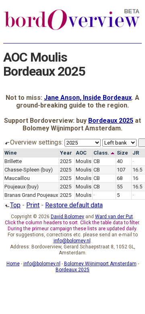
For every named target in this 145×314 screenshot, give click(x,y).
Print (32, 205)
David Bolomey (67, 216)
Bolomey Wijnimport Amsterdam (100, 263)
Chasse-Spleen (21, 170)
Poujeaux (14, 187)
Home (13, 263)
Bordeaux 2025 (110, 120)
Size (122, 153)
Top (15, 205)
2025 (65, 161)
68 (119, 178)
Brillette (13, 161)
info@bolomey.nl (72, 241)
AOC (81, 153)
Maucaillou (17, 178)
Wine (10, 153)
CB (96, 161)
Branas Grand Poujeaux (31, 195)
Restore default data (74, 205)
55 (119, 187)
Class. (101, 153)
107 (121, 170)
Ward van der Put (114, 216)
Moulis (83, 161)
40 (119, 161)
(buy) (47, 170)
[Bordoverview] (72, 29)
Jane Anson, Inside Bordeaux (88, 97)
